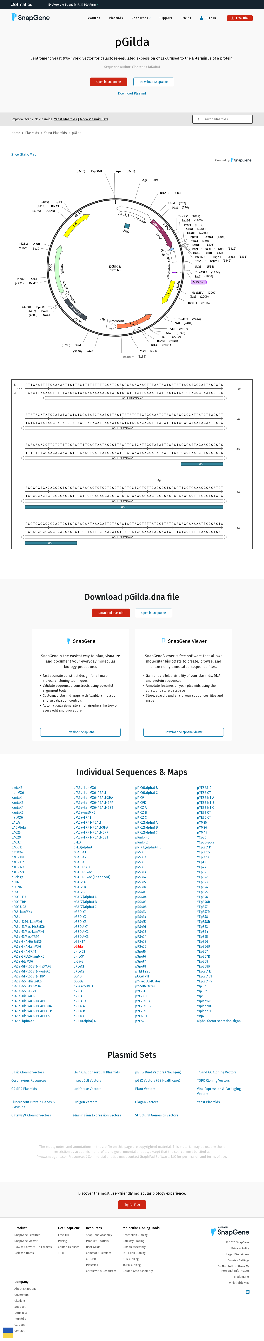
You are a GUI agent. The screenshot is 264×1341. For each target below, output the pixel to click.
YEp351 (202, 872)
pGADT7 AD (81, 867)
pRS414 (140, 917)
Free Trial (242, 18)
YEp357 (202, 907)
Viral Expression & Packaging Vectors (219, 1091)
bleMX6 (16, 788)
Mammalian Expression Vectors (97, 1115)
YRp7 (200, 1016)
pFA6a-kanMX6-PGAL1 (89, 793)
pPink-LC (141, 842)
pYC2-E (140, 991)
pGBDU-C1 (80, 927)
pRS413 (140, 912)
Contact (19, 1331)
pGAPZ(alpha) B (85, 902)
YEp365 (202, 937)
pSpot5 (140, 951)
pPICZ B (141, 813)
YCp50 (201, 837)
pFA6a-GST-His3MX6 (26, 981)
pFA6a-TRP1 (82, 817)
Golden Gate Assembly (138, 1271)
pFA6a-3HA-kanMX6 (26, 947)
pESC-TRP (18, 902)
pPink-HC (142, 837)
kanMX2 (17, 803)
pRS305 (140, 862)
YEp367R (203, 956)
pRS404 (141, 897)
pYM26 (202, 827)
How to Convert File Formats (33, 1247)
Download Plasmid (132, 93)
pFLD (77, 842)
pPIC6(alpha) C (146, 793)
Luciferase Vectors (87, 1089)
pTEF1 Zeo (142, 971)
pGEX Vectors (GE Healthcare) (157, 1081)
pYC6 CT (141, 1016)
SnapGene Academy (99, 1235)
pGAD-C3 (79, 862)
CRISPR (91, 1259)
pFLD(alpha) (82, 847)
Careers (19, 1325)
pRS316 (140, 887)
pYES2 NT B (205, 803)
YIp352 (202, 991)
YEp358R (203, 922)
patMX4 (17, 852)
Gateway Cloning (133, 1241)
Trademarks (242, 1277)
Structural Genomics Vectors (156, 1115)
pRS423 (140, 932)
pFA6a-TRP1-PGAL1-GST (90, 837)
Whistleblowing (239, 1283)
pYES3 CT (204, 813)
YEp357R (203, 912)
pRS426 (140, 947)
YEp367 (202, 951)
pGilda (78, 947)
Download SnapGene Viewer (183, 732)
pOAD (77, 976)
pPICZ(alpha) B (146, 827)
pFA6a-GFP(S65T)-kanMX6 (31, 971)
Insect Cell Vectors (87, 1081)
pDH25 (16, 882)
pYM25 (202, 822)
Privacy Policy (240, 1248)
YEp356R (203, 902)
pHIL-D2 (79, 951)
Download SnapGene (154, 82)
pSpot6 (140, 956)
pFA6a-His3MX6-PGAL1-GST (31, 1016)
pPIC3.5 (78, 996)
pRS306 (140, 867)
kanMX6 (17, 813)
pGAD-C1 (79, 852)
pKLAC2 (78, 971)
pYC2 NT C (142, 1011)
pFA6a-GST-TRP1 (23, 991)
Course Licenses (68, 1247)
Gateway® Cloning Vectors (31, 1115)
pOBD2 (78, 981)
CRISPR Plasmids (24, 1089)
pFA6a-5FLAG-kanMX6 (27, 956)
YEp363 (202, 927)
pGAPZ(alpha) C (85, 907)
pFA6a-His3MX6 (23, 996)
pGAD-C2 (79, 857)
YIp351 (201, 986)
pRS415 (140, 922)
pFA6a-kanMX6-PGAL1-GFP (93, 803)
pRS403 (140, 892)
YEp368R (203, 966)
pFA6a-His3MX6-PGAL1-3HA (31, 1006)
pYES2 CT (204, 793)
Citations (20, 1301)
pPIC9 (139, 798)
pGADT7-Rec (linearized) (91, 877)
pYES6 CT (204, 817)
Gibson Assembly (134, 1247)
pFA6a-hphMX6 (22, 1021)
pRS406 (141, 907)
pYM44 (202, 832)
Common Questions (99, 1253)
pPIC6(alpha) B (146, 788)
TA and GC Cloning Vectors (217, 1072)
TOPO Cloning (132, 1265)
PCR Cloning (131, 1259)
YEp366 (202, 942)
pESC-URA (18, 907)
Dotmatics (20, 1313)
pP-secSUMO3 (83, 986)
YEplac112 (204, 971)
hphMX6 (17, 793)
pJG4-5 (78, 961)
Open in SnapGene (108, 82)
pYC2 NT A (142, 1001)
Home (15, 133)
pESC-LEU (18, 897)
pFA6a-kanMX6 (84, 788)
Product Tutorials (97, 1241)
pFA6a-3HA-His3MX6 (26, 942)
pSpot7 (140, 961)
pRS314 (140, 877)
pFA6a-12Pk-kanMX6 (26, 922)
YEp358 (202, 917)
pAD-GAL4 (18, 827)
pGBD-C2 (80, 917)
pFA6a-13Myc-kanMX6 (27, 932)
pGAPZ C (79, 892)
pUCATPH (142, 976)
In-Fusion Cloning (134, 1253)
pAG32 (16, 842)
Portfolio (20, 1319)
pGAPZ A (79, 882)
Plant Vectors (145, 1089)
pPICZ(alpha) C (146, 832)
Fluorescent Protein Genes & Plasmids (33, 1104)
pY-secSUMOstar (147, 981)
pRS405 (140, 902)
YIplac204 (204, 1006)
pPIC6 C (79, 1016)
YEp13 (201, 862)
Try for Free (132, 1205)
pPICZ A (141, 808)
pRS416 (140, 927)
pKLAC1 (78, 966)
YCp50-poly (205, 842)
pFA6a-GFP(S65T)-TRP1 (28, 976)
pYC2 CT (141, 996)
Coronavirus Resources (28, 1081)
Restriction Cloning (135, 1235)
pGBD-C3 (80, 922)
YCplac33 (203, 857)
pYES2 (139, 1021)
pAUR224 (18, 872)
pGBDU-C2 (81, 932)
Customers (21, 1295)
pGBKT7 (79, 942)
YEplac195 (204, 981)
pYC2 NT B (143, 1006)
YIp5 (200, 996)
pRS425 (140, 942)
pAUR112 (17, 862)
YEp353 (202, 882)
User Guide (93, 1247)
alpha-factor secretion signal (219, 1021)
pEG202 (16, 887)
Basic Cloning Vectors (27, 1072)
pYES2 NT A (205, 798)
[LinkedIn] (248, 1292)
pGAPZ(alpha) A (85, 897)
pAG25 (16, 832)
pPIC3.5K (79, 1001)
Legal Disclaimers (238, 1254)
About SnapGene (25, 1289)
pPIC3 (77, 991)
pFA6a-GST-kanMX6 (26, 986)
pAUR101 (17, 857)
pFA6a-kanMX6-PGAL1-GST (93, 808)
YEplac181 (204, 976)
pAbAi (15, 822)
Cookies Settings (239, 1260)
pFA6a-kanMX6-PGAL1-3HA (93, 798)
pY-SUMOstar (145, 986)
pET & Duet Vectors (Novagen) (158, 1072)
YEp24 (201, 867)
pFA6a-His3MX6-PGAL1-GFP (31, 1011)
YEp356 (202, 897)
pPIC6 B (79, 1011)
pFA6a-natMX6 (84, 813)
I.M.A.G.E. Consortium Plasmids (96, 1072)
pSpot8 (140, 966)
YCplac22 (203, 852)
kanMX (16, 798)
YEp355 (202, 892)
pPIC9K (140, 803)
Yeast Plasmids (208, 1102)
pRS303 (140, 852)
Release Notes (24, 1253)
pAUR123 (17, 867)
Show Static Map (23, 155)
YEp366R (203, 947)
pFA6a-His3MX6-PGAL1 (28, 1001)
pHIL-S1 (78, 956)
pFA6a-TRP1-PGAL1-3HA (90, 827)
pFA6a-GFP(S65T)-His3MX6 (31, 966)
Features (93, 18)
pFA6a (15, 917)
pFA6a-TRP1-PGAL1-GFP (90, 832)
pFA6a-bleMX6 (22, 961)
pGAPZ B (79, 887)
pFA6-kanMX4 (21, 912)
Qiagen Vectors (146, 1102)
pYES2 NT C (205, 808)
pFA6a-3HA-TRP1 (23, 951)
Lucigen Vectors (85, 1102)
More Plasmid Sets (94, 119)
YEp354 (202, 887)
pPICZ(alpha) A (146, 822)
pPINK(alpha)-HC (148, 847)
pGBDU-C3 (81, 937)
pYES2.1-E (204, 788)
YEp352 (202, 877)
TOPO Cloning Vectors (213, 1081)
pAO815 (16, 847)
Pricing (186, 18)
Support (165, 18)
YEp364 (202, 932)
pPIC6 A (79, 1006)
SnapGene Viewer (26, 1241)
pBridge (17, 877)
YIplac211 (204, 1011)
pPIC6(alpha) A (84, 1021)
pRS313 (140, 872)
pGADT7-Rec (82, 872)
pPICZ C (141, 817)
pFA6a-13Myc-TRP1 (25, 937)
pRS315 (140, 882)
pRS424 (140, 937)
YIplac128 (204, 1001)
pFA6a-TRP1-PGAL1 (87, 822)
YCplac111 (204, 847)
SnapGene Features (27, 1235)
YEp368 (202, 961)
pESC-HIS (18, 892)
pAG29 (16, 837)
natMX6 (17, 817)
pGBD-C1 (79, 912)
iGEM (61, 1253)
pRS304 (140, 857)
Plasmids (116, 18)
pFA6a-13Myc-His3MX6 (28, 927)
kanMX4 (17, 808)
